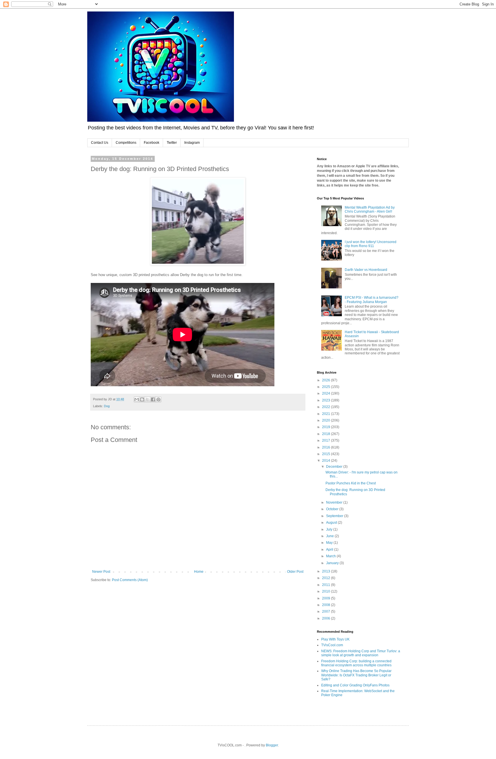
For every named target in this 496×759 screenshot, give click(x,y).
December (334, 467)
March (331, 556)
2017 (326, 440)
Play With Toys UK (335, 639)
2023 (326, 400)
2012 (326, 578)
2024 (326, 393)
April (330, 550)
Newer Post (101, 572)
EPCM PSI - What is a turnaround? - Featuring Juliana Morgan (371, 300)
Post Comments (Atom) (130, 580)
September (335, 516)
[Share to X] (147, 399)
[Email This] (137, 399)
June (330, 536)
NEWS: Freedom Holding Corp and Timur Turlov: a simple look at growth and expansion (360, 653)
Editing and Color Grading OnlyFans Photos (355, 685)
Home (199, 572)
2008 (326, 605)
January (333, 563)
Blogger (272, 745)
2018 (326, 434)
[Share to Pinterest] (158, 399)
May (330, 543)
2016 (326, 447)
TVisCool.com (332, 645)
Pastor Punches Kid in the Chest (351, 483)
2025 (326, 387)
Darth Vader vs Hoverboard (366, 270)
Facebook (151, 143)
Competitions (126, 143)
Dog (107, 406)
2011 (326, 585)
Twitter (172, 143)
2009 (326, 598)
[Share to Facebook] (153, 399)
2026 (326, 380)
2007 (326, 611)
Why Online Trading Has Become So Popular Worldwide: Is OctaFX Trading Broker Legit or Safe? (356, 675)
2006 (326, 618)
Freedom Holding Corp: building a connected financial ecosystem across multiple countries (356, 663)
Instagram (192, 143)
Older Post (295, 572)
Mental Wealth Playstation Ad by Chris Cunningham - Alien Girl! (370, 209)
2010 (326, 591)
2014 (326, 461)
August (332, 523)
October (332, 509)
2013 (326, 571)
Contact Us (99, 143)
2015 (326, 454)
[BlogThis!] (142, 399)
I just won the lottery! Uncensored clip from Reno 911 (370, 244)
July (329, 529)
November (334, 502)
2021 (326, 414)
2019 (326, 427)
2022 (326, 407)
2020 (326, 420)
